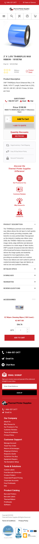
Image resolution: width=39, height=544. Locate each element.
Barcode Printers (10, 494)
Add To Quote (20, 126)
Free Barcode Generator (12, 472)
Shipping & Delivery (11, 451)
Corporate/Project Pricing (13, 478)
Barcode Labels (9, 497)
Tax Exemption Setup (11, 462)
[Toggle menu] (4, 16)
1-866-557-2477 (13, 101)
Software (7, 505)
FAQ (5, 486)
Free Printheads (9, 483)
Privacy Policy (9, 435)
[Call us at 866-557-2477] (3, 409)
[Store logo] (17, 403)
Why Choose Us (9, 424)
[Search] (11, 16)
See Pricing (19, 136)
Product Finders (9, 475)
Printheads (8, 502)
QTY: (12, 330)
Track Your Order (10, 446)
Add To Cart (19, 338)
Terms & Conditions (11, 432)
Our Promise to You (11, 427)
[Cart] (35, 16)
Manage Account (10, 443)
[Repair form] (19, 16)
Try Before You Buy (11, 456)
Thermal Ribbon (9, 499)
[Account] (27, 16)
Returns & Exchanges (11, 448)
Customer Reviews (10, 430)
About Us (7, 422)
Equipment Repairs (10, 459)
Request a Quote (10, 454)
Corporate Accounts (11, 480)
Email (24, 101)
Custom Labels (9, 470)
